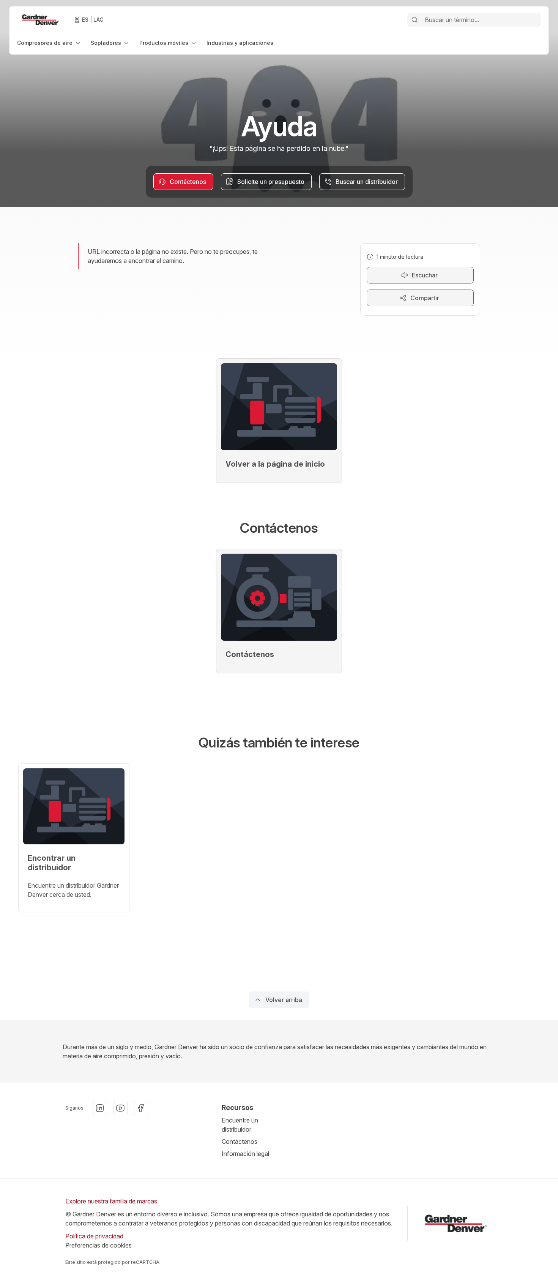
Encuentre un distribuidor (240, 1124)
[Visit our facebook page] (141, 1108)
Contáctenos (239, 1141)
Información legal (245, 1153)
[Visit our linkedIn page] (100, 1108)
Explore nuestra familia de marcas (111, 1201)
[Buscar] (414, 20)
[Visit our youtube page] (120, 1108)
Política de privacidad (94, 1236)
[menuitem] (49, 43)
